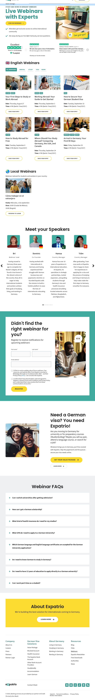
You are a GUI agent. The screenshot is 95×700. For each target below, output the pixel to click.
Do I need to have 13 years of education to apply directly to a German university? (44, 571)
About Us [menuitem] (9, 645)
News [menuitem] (73, 664)
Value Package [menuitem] (32, 647)
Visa (37, 70)
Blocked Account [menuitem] (33, 651)
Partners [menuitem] (8, 654)
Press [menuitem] (7, 651)
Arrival (22, 70)
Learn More (57, 466)
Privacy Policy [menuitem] (74, 694)
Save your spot (14, 111)
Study (30, 70)
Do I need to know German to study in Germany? (31, 559)
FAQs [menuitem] (72, 648)
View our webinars (15, 23)
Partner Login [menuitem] (10, 658)
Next (93, 266)
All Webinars (11, 70)
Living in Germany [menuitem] (55, 645)
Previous (2, 266)
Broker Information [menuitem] (56, 695)
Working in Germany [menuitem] (56, 651)
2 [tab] (44, 304)
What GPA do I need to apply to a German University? (33, 533)
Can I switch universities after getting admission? (32, 497)
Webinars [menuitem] (74, 651)
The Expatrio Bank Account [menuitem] (33, 658)
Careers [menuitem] (8, 648)
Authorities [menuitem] (75, 661)
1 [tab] (43, 304)
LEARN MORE (46, 619)
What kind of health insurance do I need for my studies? (34, 521)
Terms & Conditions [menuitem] (62, 694)
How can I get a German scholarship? (27, 509)
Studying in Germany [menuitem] (56, 648)
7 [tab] (51, 304)
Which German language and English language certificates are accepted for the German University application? (47, 546)
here (23, 375)
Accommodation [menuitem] (33, 671)
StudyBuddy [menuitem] (31, 668)
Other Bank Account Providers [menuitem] (34, 663)
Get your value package (65, 460)
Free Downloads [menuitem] (76, 658)
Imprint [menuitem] (52, 694)
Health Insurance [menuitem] (33, 654)
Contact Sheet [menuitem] (32, 685)
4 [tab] (47, 304)
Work (43, 70)
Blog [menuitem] (72, 645)
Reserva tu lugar (15, 213)
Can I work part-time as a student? (26, 583)
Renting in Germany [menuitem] (56, 654)
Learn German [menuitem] (32, 674)
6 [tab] (50, 304)
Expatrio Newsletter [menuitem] (78, 654)
